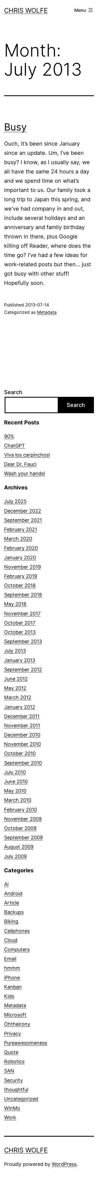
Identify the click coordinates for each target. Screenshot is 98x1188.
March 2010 (17, 800)
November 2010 (22, 744)
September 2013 (23, 641)
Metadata (47, 312)
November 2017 (22, 613)
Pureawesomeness (25, 1043)
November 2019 (22, 567)
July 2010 (15, 772)
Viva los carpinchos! (27, 455)
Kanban (13, 987)
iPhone (12, 977)
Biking (11, 921)
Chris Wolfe (26, 10)
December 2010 (22, 735)
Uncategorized (21, 1099)
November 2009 (23, 819)
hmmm (12, 968)
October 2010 (20, 753)
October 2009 (20, 828)
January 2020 (20, 557)
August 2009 (18, 847)
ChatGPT (14, 445)
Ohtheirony (17, 1024)
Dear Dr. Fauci (20, 464)
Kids (9, 996)
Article (11, 903)
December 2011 (21, 716)
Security (13, 1080)
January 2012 (19, 707)
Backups (14, 912)
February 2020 (21, 548)
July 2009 (15, 856)
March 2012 (17, 697)
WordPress (64, 1164)
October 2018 (20, 585)
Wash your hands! (24, 473)
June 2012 (16, 679)
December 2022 (22, 511)
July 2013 (15, 651)
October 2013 (20, 632)
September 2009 (23, 837)
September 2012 (23, 669)
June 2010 (16, 781)
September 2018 (23, 595)
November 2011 (22, 725)
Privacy (12, 1033)
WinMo (12, 1108)
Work (10, 1117)
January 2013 (19, 660)
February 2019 (20, 576)
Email (10, 959)
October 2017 (19, 623)
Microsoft (15, 1015)
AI (6, 884)
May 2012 (15, 688)
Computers (17, 949)
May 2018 (15, 604)
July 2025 (15, 501)
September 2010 (23, 763)
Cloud (10, 940)
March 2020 (18, 539)
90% (9, 436)
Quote (11, 1052)
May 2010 (15, 791)
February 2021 (20, 529)
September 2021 (23, 520)
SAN (9, 1071)
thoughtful (16, 1089)
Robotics (14, 1061)
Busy (15, 127)
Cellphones (17, 931)
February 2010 (20, 809)
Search (13, 392)
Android (13, 893)
